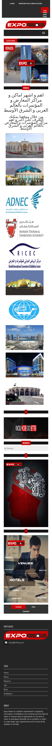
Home (6, 672)
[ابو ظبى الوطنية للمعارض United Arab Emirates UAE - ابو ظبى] (26, 200)
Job (5, 685)
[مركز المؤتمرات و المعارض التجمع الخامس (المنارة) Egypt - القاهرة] (26, 145)
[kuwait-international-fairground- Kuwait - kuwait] (26, 310)
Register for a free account (30, 3)
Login (12, 3)
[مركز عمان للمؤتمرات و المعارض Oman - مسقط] (26, 173)
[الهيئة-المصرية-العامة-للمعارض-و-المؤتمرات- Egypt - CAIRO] (26, 392)
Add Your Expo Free (45, 14)
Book (6, 689)
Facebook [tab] (18, 606)
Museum (7, 681)
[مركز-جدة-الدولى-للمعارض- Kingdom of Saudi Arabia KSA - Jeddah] (26, 282)
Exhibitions (8, 693)
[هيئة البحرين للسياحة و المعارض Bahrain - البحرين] (26, 227)
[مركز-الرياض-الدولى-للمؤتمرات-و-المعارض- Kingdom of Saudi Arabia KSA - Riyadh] (26, 255)
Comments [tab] (26, 611)
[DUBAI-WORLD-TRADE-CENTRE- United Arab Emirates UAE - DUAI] (26, 365)
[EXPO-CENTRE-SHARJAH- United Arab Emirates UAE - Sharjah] (26, 337)
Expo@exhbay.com (16, 642)
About (6, 676)
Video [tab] (33, 606)
